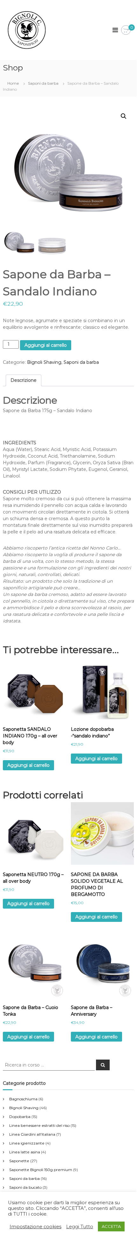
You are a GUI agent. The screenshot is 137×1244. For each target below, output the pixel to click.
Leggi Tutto (79, 1226)
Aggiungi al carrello (45, 345)
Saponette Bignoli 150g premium (40, 1169)
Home (13, 83)
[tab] (23, 380)
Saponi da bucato (25, 1187)
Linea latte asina (24, 1152)
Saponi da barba (43, 83)
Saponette (19, 1160)
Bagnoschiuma (23, 1099)
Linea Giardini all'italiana (32, 1134)
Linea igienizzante (27, 1143)
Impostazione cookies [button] (35, 1226)
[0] (126, 30)
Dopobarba (20, 1116)
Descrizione (23, 380)
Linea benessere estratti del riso (39, 1125)
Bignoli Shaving (44, 362)
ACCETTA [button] (111, 1226)
